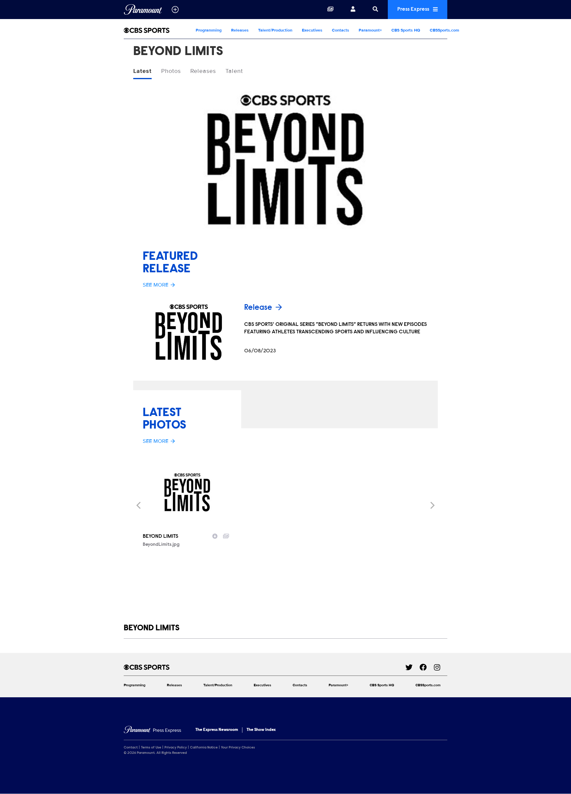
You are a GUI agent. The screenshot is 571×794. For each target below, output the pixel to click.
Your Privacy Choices (238, 747)
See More (155, 285)
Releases (240, 30)
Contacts (340, 30)
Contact (131, 747)
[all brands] (175, 9)
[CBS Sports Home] (157, 30)
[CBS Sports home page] (264, 667)
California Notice (204, 747)
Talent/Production (275, 30)
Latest (142, 71)
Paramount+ (370, 30)
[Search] (375, 9)
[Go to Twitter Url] (412, 667)
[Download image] (215, 535)
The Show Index (261, 730)
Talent (234, 71)
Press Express (413, 9)
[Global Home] (143, 9)
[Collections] (330, 9)
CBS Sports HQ (405, 30)
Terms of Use (151, 747)
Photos (171, 71)
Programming (209, 30)
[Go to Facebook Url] (427, 667)
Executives (312, 30)
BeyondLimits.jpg (161, 544)
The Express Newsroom (216, 730)
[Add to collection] (226, 535)
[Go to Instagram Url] (440, 667)
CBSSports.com (444, 30)
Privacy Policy (175, 747)
